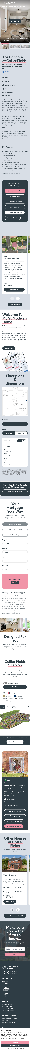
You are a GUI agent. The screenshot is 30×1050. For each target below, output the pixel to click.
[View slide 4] (16, 35)
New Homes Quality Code (8, 1022)
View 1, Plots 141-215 (2, 706)
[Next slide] (18, 298)
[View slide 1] (12, 35)
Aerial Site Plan (14, 707)
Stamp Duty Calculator (7, 1008)
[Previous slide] (12, 298)
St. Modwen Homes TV (7, 1004)
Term (3, 557)
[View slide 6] (18, 35)
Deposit (4, 548)
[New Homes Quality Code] (15, 995)
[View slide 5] (17, 35)
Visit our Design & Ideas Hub (9, 1010)
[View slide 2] (13, 35)
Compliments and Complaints (9, 1018)
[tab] (15, 524)
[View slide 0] (11, 35)
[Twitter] (3, 972)
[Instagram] (11, 972)
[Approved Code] (15, 989)
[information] (28, 41)
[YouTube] (15, 972)
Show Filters (15, 687)
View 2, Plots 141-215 (8, 706)
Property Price (6, 540)
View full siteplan (8, 701)
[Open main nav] (27, 3)
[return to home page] (8, 3)
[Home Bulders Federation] (15, 983)
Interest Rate (6, 566)
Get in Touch (5, 1020)
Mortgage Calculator (7, 1006)
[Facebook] (7, 972)
